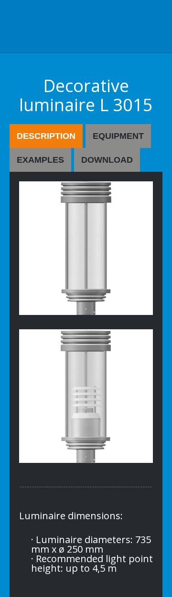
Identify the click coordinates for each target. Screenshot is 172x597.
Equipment (118, 136)
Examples (40, 160)
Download (107, 160)
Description (46, 136)
